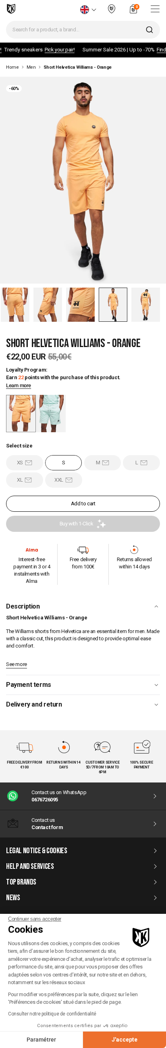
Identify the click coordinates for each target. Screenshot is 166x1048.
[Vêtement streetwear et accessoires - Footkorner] (11, 9)
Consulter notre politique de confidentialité (52, 1014)
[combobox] (83, 30)
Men (31, 67)
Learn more (18, 385)
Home (12, 67)
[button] (15, 305)
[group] (51, 413)
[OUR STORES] (111, 12)
